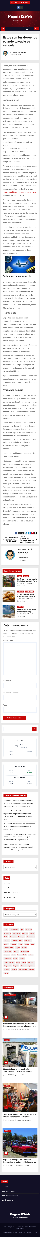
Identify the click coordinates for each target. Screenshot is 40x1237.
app (21, 930)
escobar (13, 944)
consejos (21, 937)
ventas (31, 969)
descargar (27, 940)
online (30, 955)
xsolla (6, 973)
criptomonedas (17, 940)
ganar (20, 944)
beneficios (16, 933)
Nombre (7, 681)
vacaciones (23, 969)
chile (6, 937)
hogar (18, 948)
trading (14, 969)
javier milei (7, 951)
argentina (7, 933)
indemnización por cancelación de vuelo (19, 192)
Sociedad (12, 995)
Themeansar (20, 1229)
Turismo (26, 576)
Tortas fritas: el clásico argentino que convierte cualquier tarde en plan (26, 596)
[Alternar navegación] (27, 28)
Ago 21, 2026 (9, 1165)
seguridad (7, 966)
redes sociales (9, 962)
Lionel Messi (25, 951)
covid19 (6, 940)
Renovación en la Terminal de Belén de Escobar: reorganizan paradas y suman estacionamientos (18, 803)
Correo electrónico (11, 693)
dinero (6, 944)
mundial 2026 (21, 955)
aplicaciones (14, 930)
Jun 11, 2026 (21, 599)
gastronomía (29, 591)
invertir (24, 948)
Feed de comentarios (11, 892)
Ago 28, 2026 (9, 1029)
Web (5, 705)
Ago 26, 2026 (9, 1075)
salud (24, 962)
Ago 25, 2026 (9, 1120)
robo (18, 962)
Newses (31, 1227)
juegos (16, 951)
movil (13, 955)
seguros (16, 966)
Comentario (8, 640)
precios (22, 959)
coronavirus (31, 937)
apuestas (28, 930)
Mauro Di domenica (19, 52)
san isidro (31, 962)
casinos (25, 933)
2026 (5, 930)
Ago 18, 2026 (21, 583)
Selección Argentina (27, 966)
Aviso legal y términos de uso (28, 1233)
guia (32, 944)
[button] (31, 29)
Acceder (6, 883)
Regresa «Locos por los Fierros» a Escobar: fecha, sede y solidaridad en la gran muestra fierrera (19, 837)
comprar (13, 937)
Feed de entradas (10, 888)
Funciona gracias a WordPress (14, 1227)
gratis (27, 944)
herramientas (8, 948)
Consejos (20, 591)
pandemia (7, 959)
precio (15, 959)
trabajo (6, 969)
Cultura (7, 1085)
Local (19, 576)
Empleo (7, 1040)
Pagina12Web (20, 16)
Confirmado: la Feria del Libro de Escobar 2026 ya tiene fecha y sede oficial (20, 1115)
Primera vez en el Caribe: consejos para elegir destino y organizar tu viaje (27, 612)
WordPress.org (9, 897)
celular (32, 933)
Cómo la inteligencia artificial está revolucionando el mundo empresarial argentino (18, 847)
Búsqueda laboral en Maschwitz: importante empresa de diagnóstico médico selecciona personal (17, 814)
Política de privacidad (10, 1233)
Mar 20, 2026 (21, 614)
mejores (6, 955)
